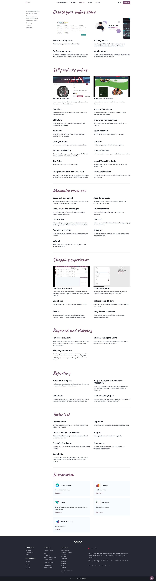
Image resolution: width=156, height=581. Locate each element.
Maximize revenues (31, 16)
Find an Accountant (49, 562)
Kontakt (63, 556)
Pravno (63, 570)
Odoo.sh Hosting (48, 550)
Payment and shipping (32, 20)
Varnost (63, 572)
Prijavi (119, 2)
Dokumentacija (30, 552)
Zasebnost (70, 570)
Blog (62, 565)
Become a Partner (49, 567)
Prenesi (28, 561)
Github (27, 564)
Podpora (46, 553)
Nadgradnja (47, 555)
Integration (29, 27)
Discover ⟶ (58, 493)
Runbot (28, 566)
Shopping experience (32, 18)
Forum (27, 554)
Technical (29, 25)
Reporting (29, 23)
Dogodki (63, 561)
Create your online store (32, 11)
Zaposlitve (64, 558)
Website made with (75, 578)
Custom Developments (50, 557)
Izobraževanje (48, 559)
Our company (65, 550)
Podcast (63, 563)
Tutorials (28, 550)
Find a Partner (48, 565)
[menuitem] (73, 2)
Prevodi (28, 568)
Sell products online (31, 13)
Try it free (126, 2)
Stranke (63, 567)
